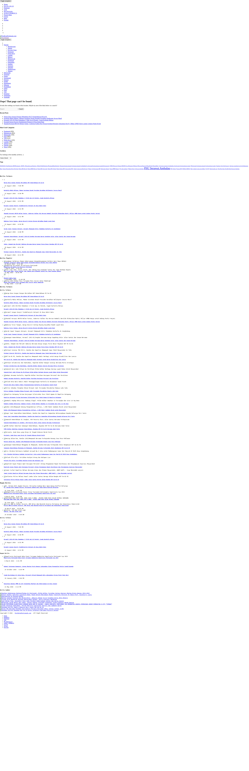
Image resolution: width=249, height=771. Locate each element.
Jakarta (10, 48)
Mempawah (11, 59)
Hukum (6, 80)
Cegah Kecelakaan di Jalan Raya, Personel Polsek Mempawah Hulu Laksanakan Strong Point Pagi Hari (36, 575)
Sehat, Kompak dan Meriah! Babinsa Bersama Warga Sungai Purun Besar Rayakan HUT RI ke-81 (33, 244)
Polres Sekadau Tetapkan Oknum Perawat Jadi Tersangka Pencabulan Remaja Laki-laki (31, 391)
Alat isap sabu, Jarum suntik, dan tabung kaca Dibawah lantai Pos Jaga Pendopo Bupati (32, 271)
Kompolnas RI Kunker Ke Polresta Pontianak (18, 267)
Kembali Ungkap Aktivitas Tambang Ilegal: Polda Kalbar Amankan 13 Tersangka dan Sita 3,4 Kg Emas (36, 403)
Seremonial (7, 78)
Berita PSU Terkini (52, 168)
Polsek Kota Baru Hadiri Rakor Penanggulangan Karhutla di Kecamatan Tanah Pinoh (30, 385)
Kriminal (6, 94)
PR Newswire (8, 11)
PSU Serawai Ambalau (157, 168)
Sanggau (10, 66)
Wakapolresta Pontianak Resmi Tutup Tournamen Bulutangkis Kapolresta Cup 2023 (30, 493)
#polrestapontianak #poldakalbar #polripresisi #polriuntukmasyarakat (174, 165)
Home (6, 4)
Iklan (5, 18)
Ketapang (11, 52)
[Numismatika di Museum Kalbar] (11, 596)
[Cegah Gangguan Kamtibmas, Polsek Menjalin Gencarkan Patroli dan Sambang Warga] (30, 605)
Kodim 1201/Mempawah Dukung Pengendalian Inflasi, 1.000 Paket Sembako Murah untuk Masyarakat (35, 410)
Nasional (6, 74)
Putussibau (11, 62)
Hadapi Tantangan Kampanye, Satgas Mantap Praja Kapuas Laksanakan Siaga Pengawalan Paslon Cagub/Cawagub (38, 566)
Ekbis (5, 88)
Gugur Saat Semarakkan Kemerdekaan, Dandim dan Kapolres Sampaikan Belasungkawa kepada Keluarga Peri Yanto (39, 416)
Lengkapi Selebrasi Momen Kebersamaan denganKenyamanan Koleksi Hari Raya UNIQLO (30, 262)
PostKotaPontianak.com (23, 613)
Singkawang (11, 69)
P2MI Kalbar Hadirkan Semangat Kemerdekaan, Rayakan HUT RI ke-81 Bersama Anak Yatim (32, 429)
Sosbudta (7, 97)
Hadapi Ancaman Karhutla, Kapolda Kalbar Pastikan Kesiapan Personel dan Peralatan (31, 378)
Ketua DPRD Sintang (114, 168)
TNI (5, 92)
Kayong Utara (12, 50)
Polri (5, 90)
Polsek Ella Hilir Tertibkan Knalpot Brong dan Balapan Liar (23, 460)
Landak (10, 55)
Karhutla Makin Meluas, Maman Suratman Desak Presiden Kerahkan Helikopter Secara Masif (33, 118)
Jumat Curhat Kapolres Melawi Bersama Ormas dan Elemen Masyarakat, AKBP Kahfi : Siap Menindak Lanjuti (38, 473)
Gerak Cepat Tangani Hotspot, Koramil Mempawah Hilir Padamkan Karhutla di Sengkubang (32, 229)
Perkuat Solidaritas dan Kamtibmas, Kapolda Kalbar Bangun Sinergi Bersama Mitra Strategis (34, 366)
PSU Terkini (173, 168)
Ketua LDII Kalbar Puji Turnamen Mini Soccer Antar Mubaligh (23, 282)
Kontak (6, 20)
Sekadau (10, 67)
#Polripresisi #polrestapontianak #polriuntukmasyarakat (203, 165)
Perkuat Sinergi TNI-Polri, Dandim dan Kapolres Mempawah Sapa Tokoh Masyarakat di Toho (33, 252)
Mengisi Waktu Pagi (10, 278)
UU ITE (207, 168)
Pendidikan (7, 87)
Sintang (10, 71)
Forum (6, 16)
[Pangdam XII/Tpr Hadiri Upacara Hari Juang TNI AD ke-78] (22, 607)
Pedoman (7, 8)
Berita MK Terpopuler (42, 168)
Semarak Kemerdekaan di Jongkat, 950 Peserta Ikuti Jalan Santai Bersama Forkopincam (32, 422)
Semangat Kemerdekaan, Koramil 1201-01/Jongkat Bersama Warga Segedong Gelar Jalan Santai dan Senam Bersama (39, 236)
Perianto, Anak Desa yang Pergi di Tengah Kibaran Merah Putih (24, 435)
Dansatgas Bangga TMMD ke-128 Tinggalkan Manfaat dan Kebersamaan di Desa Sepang (30, 583)
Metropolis (7, 73)
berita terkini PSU (69, 168)
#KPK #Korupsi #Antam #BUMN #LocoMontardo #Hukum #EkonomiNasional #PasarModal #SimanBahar (134, 165)
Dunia (6, 76)
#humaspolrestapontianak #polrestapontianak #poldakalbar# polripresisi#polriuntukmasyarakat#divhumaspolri (85, 165)
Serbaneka (7, 95)
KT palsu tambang (124, 168)
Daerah (6, 45)
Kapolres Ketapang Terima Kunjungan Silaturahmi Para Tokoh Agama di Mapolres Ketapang (32, 397)
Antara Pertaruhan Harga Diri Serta (10, 168)
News (5, 147)
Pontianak (11, 60)
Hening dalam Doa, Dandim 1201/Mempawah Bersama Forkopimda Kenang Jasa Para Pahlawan (32, 441)
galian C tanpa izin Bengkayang (81, 168)
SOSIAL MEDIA (186, 168)
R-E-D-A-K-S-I (9, 6)
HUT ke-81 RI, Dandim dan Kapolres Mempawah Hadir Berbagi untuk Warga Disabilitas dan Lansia (35, 359)
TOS (5, 9)
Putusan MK (179, 168)
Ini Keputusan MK (96, 168)
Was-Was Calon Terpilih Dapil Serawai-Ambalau (228, 168)
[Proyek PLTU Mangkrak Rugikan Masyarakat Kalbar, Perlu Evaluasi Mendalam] (28, 599)
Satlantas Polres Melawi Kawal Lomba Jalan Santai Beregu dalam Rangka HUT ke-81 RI (31, 479)
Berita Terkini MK (61, 168)
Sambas (10, 64)
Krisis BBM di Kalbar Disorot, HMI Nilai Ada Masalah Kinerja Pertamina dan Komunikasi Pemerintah (36, 505)
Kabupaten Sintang (105, 168)
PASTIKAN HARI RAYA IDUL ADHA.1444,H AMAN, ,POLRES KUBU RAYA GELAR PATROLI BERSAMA (31, 499)
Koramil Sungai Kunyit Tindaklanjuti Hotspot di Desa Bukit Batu (24, 122)
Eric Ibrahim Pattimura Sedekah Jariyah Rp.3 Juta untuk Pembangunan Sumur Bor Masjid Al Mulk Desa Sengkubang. (40, 454)
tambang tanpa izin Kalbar (199, 168)
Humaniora (7, 83)
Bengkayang (12, 46)
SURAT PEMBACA (10, 13)
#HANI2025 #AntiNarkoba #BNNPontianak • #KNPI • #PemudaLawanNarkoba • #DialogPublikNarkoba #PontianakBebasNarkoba (29, 165)
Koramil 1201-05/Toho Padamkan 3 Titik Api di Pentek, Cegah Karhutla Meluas (28, 120)
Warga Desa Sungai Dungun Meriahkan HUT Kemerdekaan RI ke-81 (25, 117)
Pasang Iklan (8, 15)
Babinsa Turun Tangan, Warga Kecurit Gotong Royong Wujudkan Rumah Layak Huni (29, 221)
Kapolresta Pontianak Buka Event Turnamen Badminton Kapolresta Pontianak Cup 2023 (31, 557)
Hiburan (6, 85)
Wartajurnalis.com (213, 168)
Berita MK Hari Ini (23, 168)
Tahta (191, 168)
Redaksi (6, 617)
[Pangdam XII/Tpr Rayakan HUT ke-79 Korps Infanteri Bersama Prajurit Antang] (29, 610)
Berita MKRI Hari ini (32, 168)
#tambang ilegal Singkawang (222, 165)
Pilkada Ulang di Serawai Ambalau (136, 168)
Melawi (10, 57)
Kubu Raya (11, 53)
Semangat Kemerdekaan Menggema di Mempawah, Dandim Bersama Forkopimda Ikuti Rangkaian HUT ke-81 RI (37, 448)
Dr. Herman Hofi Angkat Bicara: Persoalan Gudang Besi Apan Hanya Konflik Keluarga (31, 487)
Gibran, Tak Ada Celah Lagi (13, 511)
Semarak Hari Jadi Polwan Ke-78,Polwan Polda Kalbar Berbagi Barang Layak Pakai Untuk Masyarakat (36, 372)
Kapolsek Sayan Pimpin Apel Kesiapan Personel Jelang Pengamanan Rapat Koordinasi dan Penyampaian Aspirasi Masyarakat (43, 467)
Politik (6, 81)
